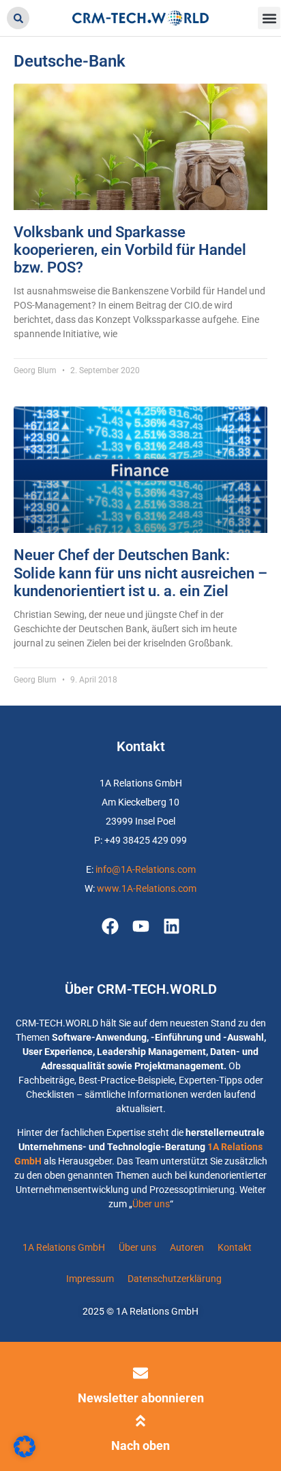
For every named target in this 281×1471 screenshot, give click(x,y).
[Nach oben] (140, 1420)
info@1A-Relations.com (145, 869)
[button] (18, 18)
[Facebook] (110, 926)
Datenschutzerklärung (175, 1278)
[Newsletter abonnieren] (140, 1373)
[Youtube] (140, 926)
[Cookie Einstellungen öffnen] (24, 1454)
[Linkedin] (171, 926)
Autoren (187, 1247)
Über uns (151, 1203)
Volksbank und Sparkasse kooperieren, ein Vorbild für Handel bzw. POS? (130, 250)
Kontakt (235, 1247)
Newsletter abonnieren (141, 1398)
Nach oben (140, 1445)
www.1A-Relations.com (146, 888)
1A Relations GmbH (64, 1247)
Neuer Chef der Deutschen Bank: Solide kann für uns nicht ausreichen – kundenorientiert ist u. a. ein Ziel (140, 573)
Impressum (90, 1278)
